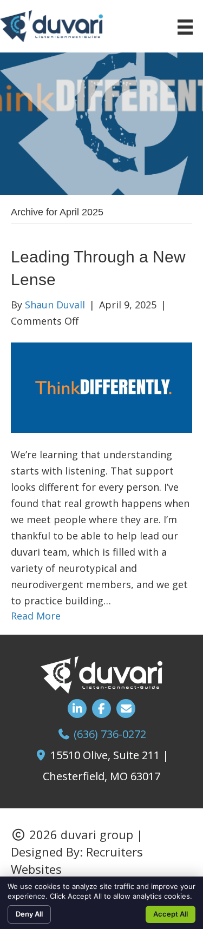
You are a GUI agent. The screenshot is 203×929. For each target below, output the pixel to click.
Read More (36, 615)
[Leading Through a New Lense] (101, 386)
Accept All (170, 914)
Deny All (29, 914)
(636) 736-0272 (110, 734)
